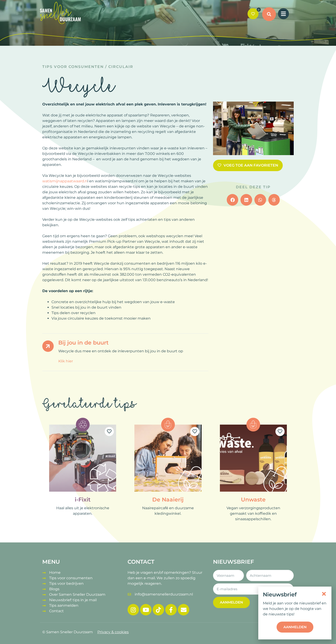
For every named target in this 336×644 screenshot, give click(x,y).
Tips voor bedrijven (66, 583)
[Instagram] (133, 609)
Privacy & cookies (113, 632)
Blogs (54, 589)
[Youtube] (146, 609)
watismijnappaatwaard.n (64, 181)
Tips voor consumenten (73, 67)
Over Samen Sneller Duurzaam (77, 594)
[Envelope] (183, 609)
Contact (56, 611)
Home (55, 572)
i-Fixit (83, 499)
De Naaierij (168, 499)
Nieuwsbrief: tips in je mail (73, 600)
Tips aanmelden (63, 605)
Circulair (120, 67)
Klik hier (65, 361)
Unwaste (253, 499)
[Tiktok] (158, 609)
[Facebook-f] (171, 609)
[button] (269, 14)
